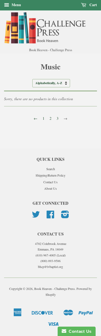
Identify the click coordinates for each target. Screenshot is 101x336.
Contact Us (50, 182)
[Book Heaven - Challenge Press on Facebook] (50, 216)
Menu (16, 5)
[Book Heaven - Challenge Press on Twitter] (36, 216)
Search (50, 169)
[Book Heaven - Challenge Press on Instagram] (65, 216)
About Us (50, 188)
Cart (92, 5)
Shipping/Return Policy (50, 175)
